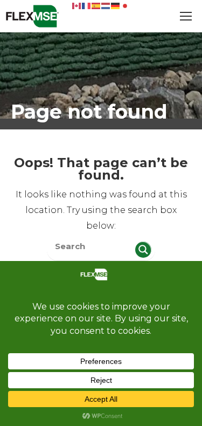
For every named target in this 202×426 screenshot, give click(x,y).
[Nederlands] (106, 5)
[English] (77, 5)
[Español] (96, 5)
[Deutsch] (116, 5)
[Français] (87, 5)
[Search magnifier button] (143, 250)
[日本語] (125, 5)
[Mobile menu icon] (186, 16)
